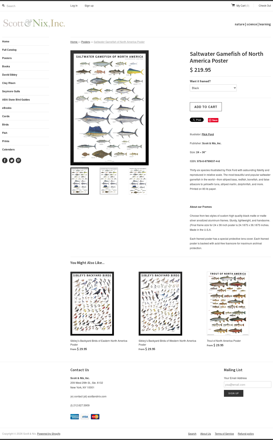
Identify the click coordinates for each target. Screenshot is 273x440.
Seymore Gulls (11, 91)
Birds (5, 124)
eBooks (7, 108)
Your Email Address (235, 378)
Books (6, 66)
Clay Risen (8, 83)
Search (192, 433)
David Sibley (9, 74)
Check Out (265, 5)
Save (215, 120)
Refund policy (246, 433)
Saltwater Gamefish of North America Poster (119, 41)
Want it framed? (200, 81)
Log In (74, 5)
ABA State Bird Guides (16, 99)
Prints (5, 141)
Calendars (8, 149)
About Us (205, 433)
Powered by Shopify (48, 433)
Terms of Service (224, 433)
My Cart (243, 5)
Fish (4, 133)
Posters (7, 58)
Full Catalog (9, 50)
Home (5, 41)
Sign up (89, 5)
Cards (6, 116)
